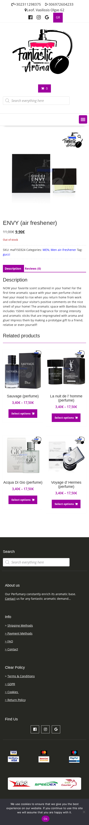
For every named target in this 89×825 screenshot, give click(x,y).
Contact (10, 599)
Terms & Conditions (21, 676)
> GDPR (10, 684)
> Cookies (12, 692)
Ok (45, 818)
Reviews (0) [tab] (33, 268)
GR (58, 17)
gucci (6, 254)
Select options (20, 413)
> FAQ (9, 641)
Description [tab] (13, 268)
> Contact (11, 649)
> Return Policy (15, 700)
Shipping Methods (20, 625)
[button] (83, 119)
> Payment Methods (18, 633)
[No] (84, 812)
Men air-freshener (63, 250)
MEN (46, 250)
